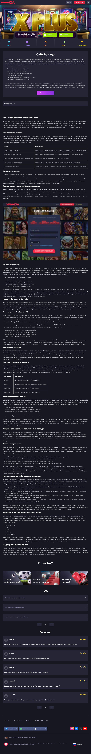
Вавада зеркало (45, 93)
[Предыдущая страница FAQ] (39, 624)
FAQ (47, 720)
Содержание (38, 720)
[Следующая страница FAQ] (51, 624)
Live (13, 720)
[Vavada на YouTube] (85, 728)
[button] (89, 22)
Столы (20, 720)
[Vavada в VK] (76, 728)
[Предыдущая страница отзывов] (39, 707)
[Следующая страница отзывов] (51, 707)
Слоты (7, 720)
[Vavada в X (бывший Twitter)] (80, 728)
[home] (8, 2)
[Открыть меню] (88, 2)
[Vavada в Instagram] (72, 728)
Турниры (28, 720)
